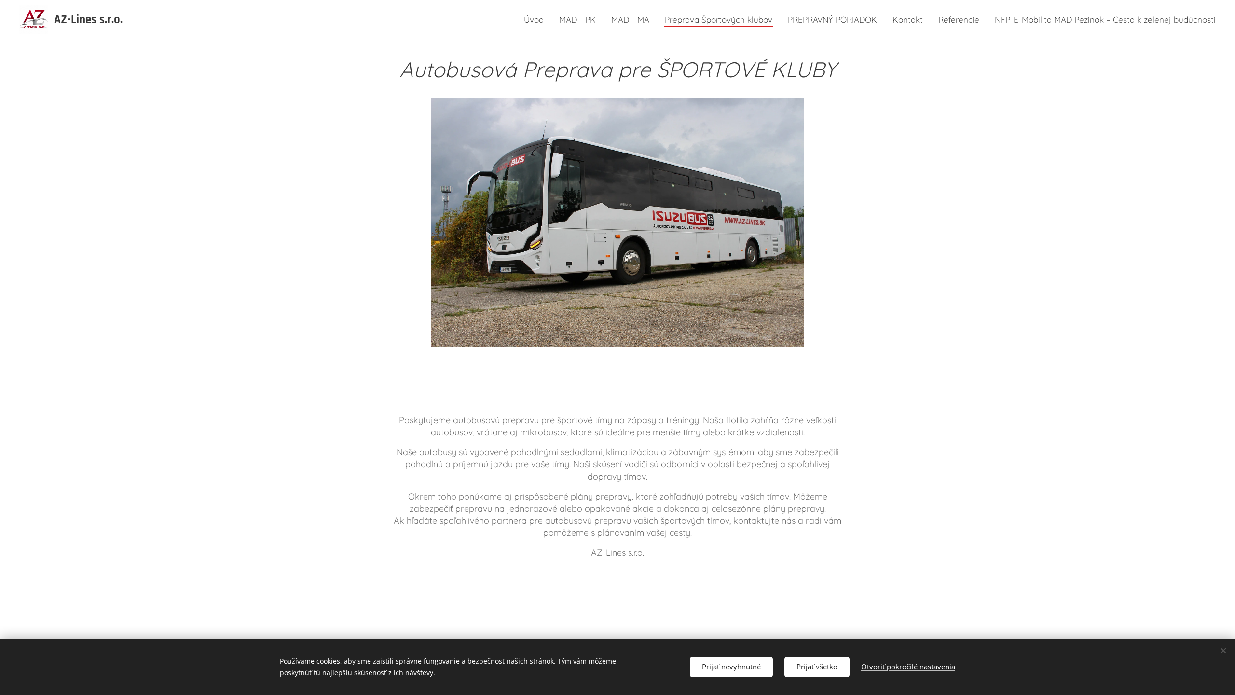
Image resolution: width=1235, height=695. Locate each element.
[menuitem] (536, 20)
